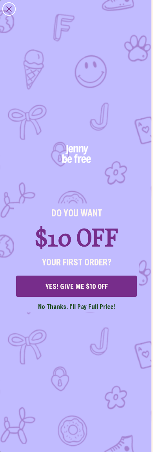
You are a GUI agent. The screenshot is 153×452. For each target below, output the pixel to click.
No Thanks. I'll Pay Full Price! (76, 306)
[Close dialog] (9, 9)
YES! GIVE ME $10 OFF (77, 286)
